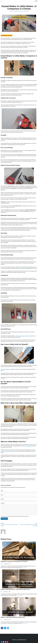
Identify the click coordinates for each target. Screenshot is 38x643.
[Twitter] (5, 628)
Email (2, 494)
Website (2, 499)
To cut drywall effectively (5, 369)
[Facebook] (2, 628)
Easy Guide (21, 11)
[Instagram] (7, 642)
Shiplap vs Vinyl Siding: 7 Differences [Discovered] (13, 617)
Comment (3, 503)
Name (2, 490)
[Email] (8, 628)
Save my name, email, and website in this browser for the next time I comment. (15, 516)
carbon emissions (23, 268)
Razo (11, 11)
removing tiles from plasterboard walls (28, 445)
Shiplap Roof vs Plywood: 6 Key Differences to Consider (14, 561)
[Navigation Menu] (36, 1)
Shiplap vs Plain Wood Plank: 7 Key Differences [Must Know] (15, 589)
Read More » (25, 567)
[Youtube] (5, 642)
